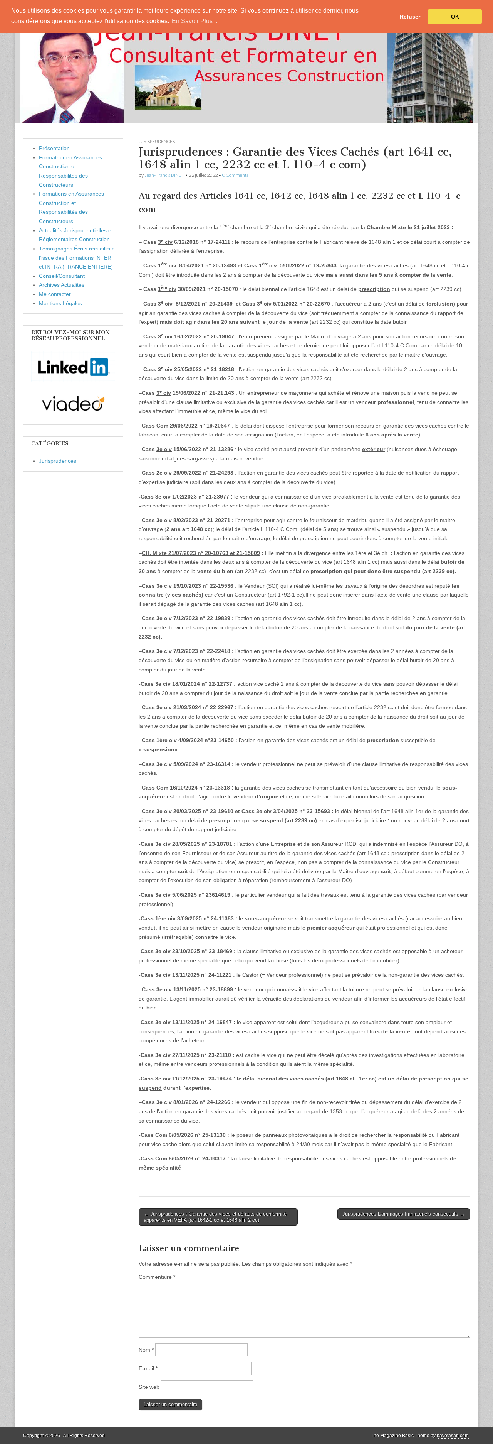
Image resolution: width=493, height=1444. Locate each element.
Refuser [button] (410, 17)
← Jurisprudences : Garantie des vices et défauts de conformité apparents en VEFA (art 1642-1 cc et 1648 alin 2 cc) (215, 1217)
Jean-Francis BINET (164, 175)
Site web (149, 1387)
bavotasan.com (453, 1435)
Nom (146, 1350)
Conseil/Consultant (62, 276)
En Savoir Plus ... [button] (195, 21)
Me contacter (55, 294)
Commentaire (157, 1277)
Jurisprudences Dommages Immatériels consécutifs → (403, 1214)
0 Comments (235, 175)
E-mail (148, 1368)
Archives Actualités (61, 285)
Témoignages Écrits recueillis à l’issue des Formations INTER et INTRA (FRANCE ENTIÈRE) (77, 257)
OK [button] (455, 17)
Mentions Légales (60, 303)
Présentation (54, 148)
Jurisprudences (157, 141)
